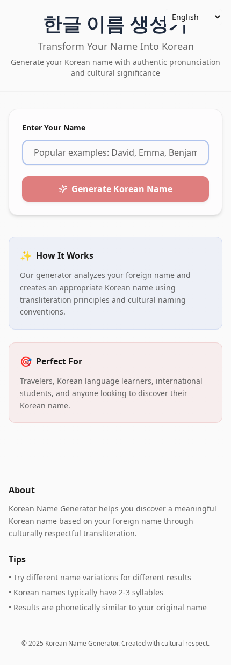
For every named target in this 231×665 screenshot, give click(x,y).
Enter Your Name (53, 127)
